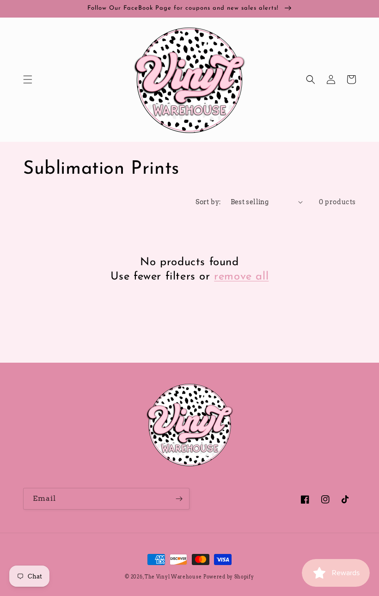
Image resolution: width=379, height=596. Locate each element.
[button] (28, 79)
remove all (241, 276)
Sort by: (208, 202)
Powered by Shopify (228, 576)
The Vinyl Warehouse (173, 576)
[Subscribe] (179, 499)
